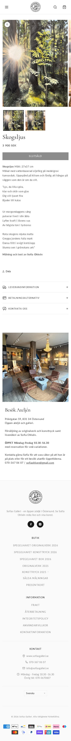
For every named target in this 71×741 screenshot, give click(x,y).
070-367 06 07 (37, 662)
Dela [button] (8, 271)
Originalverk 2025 (35, 565)
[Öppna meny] (6, 7)
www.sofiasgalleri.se (37, 656)
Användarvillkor (35, 625)
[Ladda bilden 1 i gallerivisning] (13, 120)
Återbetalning (35, 611)
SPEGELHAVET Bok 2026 (35, 559)
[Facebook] (31, 524)
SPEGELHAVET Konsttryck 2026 (35, 552)
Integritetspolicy (35, 618)
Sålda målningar (35, 578)
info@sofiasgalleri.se (37, 668)
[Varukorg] (64, 7)
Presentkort (35, 585)
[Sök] (55, 7)
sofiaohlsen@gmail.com (40, 462)
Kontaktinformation (35, 632)
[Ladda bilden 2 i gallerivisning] (35, 120)
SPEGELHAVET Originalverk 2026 (35, 545)
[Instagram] (40, 524)
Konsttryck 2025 (34, 572)
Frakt (35, 605)
